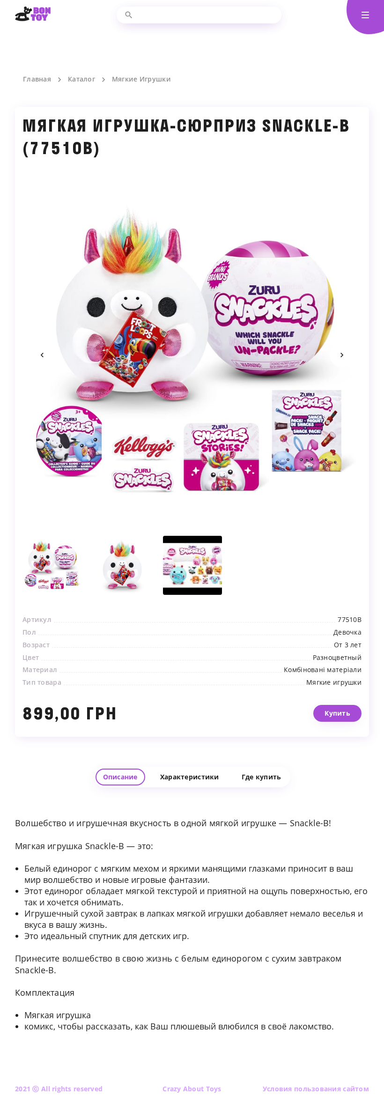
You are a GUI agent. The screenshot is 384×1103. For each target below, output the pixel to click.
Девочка (347, 632)
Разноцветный (337, 657)
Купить (337, 713)
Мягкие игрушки (334, 682)
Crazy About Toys (191, 1088)
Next (342, 355)
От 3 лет (348, 645)
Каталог (81, 79)
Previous (42, 355)
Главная (37, 79)
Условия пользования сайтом (316, 1088)
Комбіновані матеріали (323, 670)
